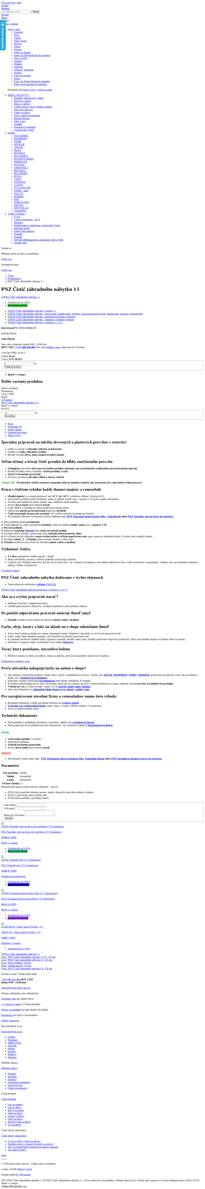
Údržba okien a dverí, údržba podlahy (33, 106)
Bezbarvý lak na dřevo (19, 1122)
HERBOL (144, 675)
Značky (11, 132)
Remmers (12, 1040)
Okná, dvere (20, 41)
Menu (4, 17)
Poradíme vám (8, 998)
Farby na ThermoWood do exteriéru (32, 55)
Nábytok (18, 67)
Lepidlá (18, 124)
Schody (18, 72)
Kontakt (18, 237)
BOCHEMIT (21, 173)
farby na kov (29, 89)
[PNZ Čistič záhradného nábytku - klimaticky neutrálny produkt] (16, 965)
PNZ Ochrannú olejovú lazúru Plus (86, 516)
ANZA (17, 179)
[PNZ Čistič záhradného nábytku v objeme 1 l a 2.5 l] (34, 589)
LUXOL (18, 185)
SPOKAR (19, 144)
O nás (17, 216)
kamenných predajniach (33, 677)
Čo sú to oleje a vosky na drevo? (24, 1141)
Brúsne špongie (22, 118)
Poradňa (18, 234)
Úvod (10, 275)
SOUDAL (19, 164)
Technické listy (15, 1085)
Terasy (17, 46)
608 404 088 (38, 240)
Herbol (17, 150)
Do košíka (10, 416)
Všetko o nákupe (9, 24)
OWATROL (20, 211)
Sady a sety (20, 121)
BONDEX (19, 153)
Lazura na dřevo (16, 1116)
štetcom (29, 530)
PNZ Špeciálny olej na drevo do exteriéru (150, 516)
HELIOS (18, 205)
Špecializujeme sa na (11, 1031)
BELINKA (20, 170)
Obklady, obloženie (24, 69)
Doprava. (68, 642)
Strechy (18, 43)
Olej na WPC (21, 58)
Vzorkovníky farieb (24, 130)
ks (35, 363)
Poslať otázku (15, 429)
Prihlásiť (5, 8)
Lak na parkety (15, 1104)
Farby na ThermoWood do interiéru (32, 81)
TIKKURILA (21, 167)
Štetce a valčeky (22, 104)
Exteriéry (18, 32)
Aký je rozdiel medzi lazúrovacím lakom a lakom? (33, 1147)
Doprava (18, 222)
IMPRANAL (14, 1042)
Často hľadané (8, 1099)
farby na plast (45, 89)
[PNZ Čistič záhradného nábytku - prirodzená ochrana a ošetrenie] (16, 962)
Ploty (16, 35)
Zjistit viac (6, 259)
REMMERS (20, 138)
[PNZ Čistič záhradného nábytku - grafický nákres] (10, 570)
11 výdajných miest (11, 1004)
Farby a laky (14, 29)
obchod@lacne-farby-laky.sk (15, 987)
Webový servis (24, 1169)
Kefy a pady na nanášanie (27, 115)
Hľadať (5, 14)
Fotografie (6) (15, 426)
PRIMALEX (20, 161)
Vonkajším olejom (94, 758)
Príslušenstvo (14, 278)
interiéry (18, 61)
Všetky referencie (10, 1020)
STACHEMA (21, 135)
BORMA (19, 196)
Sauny (17, 78)
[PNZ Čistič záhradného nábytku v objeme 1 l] (28, 957)
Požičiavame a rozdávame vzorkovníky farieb (37, 225)
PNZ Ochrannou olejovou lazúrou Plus (62, 758)
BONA (18, 176)
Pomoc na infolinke (11, 1009)
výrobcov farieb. (70, 703)
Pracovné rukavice (23, 109)
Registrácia (6, 1015)
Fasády (17, 38)
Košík (5, 5)
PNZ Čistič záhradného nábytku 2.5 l (20, 402)
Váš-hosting (25, 1174)
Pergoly (18, 49)
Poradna (12, 1073)
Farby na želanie (22, 52)
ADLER (18, 147)
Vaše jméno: (10, 805)
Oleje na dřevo (15, 1113)
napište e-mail (53, 347)
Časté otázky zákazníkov (13, 1135)
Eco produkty (14, 1124)
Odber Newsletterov (24, 231)
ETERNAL (20, 182)
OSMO (18, 141)
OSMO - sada (21, 190)
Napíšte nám (20, 242)
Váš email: (9, 808)
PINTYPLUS (21, 208)
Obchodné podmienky (19, 1082)
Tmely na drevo (22, 112)
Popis (10, 423)
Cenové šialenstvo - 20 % (27, 219)
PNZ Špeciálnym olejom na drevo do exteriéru (136, 758)
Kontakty (12, 1076)
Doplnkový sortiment (25, 127)
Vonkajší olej (114, 516)
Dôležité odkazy (9, 1068)
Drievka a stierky (22, 101)
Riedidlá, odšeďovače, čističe (29, 98)
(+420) (25, 347)
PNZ (16, 199)
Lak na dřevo (14, 1107)
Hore (3, 1155)
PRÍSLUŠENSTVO (18, 95)
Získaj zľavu (14, 435)
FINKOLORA (21, 202)
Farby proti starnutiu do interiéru (30, 84)
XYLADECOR (22, 187)
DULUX (18, 193)
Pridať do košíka (12, 367)
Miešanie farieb (22, 228)
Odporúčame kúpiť (17, 432)
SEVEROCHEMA (24, 159)
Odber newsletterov (18, 1088)
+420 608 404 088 (10, 979)
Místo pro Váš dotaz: (14, 815)
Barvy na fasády (16, 1110)
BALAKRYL (21, 156)
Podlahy (18, 64)
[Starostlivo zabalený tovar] (15, 661)
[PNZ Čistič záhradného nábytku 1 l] (20, 297)
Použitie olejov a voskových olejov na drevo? (31, 1144)
